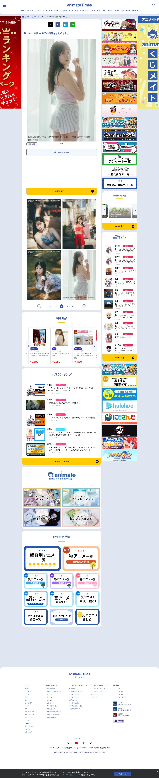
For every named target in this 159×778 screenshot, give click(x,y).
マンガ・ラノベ (84, 10)
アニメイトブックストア (99, 688)
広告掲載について (74, 709)
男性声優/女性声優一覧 (54, 712)
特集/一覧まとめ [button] (51, 685)
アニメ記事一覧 (52, 706)
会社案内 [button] (116, 685)
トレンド (38, 10)
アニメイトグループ (119, 697)
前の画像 (32, 144)
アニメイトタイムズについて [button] (78, 685)
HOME (23, 10)
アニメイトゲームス (97, 691)
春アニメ (49, 694)
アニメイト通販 (118, 691)
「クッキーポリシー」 (70, 775)
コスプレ (110, 10)
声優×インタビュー (53, 714)
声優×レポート (51, 717)
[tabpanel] (120, 211)
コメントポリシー (74, 697)
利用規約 (72, 688)
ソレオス (94, 697)
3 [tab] (117, 221)
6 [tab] (126, 221)
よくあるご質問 (74, 703)
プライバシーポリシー (76, 691)
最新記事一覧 (51, 688)
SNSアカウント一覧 (75, 706)
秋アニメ (49, 700)
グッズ (71, 10)
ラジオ (56, 10)
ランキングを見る (61, 461)
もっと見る (119, 226)
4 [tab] (120, 221)
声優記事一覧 (51, 709)
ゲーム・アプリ (95, 10)
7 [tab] (129, 221)
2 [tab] (114, 221)
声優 (50, 10)
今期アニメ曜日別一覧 (54, 691)
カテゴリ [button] (27, 685)
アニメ (45, 10)
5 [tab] (123, 221)
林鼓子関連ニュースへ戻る (61, 152)
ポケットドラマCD (97, 694)
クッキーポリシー (74, 694)
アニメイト (116, 688)
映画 (76, 10)
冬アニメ (49, 703)
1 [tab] (111, 221)
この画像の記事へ (60, 191)
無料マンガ (135, 10)
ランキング (30, 10)
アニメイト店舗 (118, 694)
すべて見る (119, 358)
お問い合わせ (73, 700)
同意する (122, 774)
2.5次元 (117, 10)
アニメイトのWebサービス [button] (100, 685)
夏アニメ (49, 697)
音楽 (104, 10)
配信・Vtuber (126, 10)
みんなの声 (63, 10)
